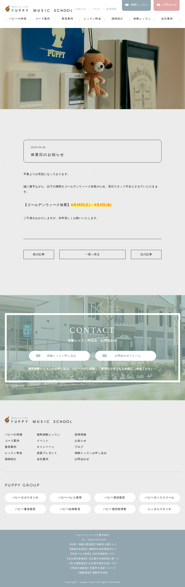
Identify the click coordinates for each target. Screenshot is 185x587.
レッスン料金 (92, 18)
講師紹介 (117, 18)
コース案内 (42, 18)
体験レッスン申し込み (61, 355)
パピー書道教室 (25, 509)
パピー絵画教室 (70, 509)
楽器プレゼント (47, 453)
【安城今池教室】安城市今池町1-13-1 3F (92, 568)
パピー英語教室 (115, 497)
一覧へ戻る (92, 254)
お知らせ (81, 9)
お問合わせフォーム (128, 355)
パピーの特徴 (18, 18)
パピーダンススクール (159, 497)
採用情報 (111, 9)
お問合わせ (82, 459)
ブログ (96, 9)
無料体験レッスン (48, 434)
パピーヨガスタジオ (25, 497)
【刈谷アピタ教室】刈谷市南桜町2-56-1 (92, 553)
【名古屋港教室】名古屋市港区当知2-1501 (92, 563)
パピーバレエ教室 (70, 497)
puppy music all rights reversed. (100, 582)
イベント (43, 440)
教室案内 (67, 18)
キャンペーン (45, 446)
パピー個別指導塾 (114, 509)
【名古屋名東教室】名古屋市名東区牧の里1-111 (92, 558)
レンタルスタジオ (159, 509)
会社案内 (167, 18)
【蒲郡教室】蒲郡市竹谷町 (92, 572)
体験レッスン (142, 18)
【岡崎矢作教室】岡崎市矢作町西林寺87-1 (92, 549)
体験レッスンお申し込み (91, 453)
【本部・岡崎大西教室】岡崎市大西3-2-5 (92, 544)
